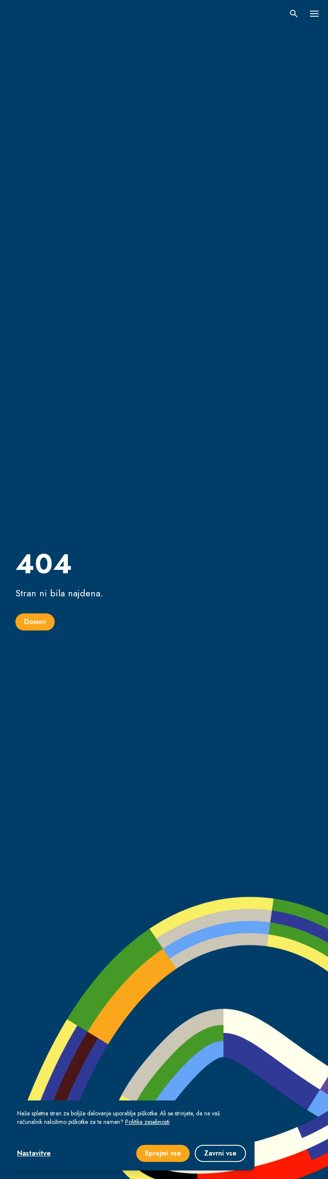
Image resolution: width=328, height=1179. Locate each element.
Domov (35, 622)
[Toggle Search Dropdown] (293, 13)
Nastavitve (34, 1153)
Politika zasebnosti (147, 1122)
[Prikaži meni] (314, 13)
